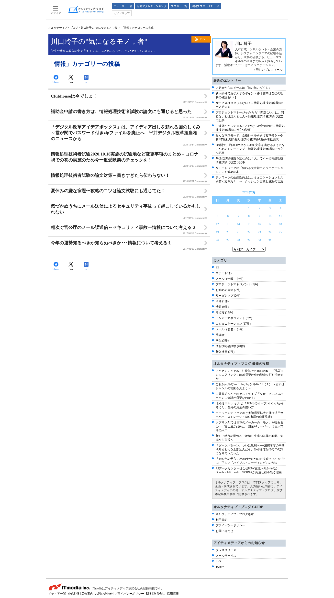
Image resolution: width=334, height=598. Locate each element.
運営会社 (159, 593)
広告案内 (87, 593)
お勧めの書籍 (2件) (228, 290)
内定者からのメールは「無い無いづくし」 (243, 87)
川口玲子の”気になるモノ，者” (99, 27)
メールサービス (226, 555)
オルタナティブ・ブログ (63, 27)
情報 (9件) (222, 307)
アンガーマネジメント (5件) (234, 318)
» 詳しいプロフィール (268, 69)
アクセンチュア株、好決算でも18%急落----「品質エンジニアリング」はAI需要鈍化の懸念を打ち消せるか (250, 374)
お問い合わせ (224, 531)
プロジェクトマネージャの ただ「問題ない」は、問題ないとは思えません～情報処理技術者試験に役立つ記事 (250, 116)
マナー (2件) (224, 273)
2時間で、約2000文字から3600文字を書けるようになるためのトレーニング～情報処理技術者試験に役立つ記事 (250, 149)
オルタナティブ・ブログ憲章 (235, 514)
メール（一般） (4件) (229, 278)
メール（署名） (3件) (229, 329)
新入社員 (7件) (225, 352)
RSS (202, 39)
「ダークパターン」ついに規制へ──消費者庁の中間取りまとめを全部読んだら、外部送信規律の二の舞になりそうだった (250, 449)
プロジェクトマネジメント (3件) (237, 284)
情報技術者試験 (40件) (230, 346)
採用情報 (173, 593)
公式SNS (73, 593)
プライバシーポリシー (230, 525)
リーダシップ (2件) (228, 295)
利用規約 (221, 519)
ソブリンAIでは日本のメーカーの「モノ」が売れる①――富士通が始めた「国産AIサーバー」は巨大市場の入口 (249, 426)
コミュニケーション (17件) (233, 323)
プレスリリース (226, 550)
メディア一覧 (57, 593)
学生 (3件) (222, 340)
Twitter (220, 567)
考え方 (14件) (224, 312)
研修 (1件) (222, 301)
